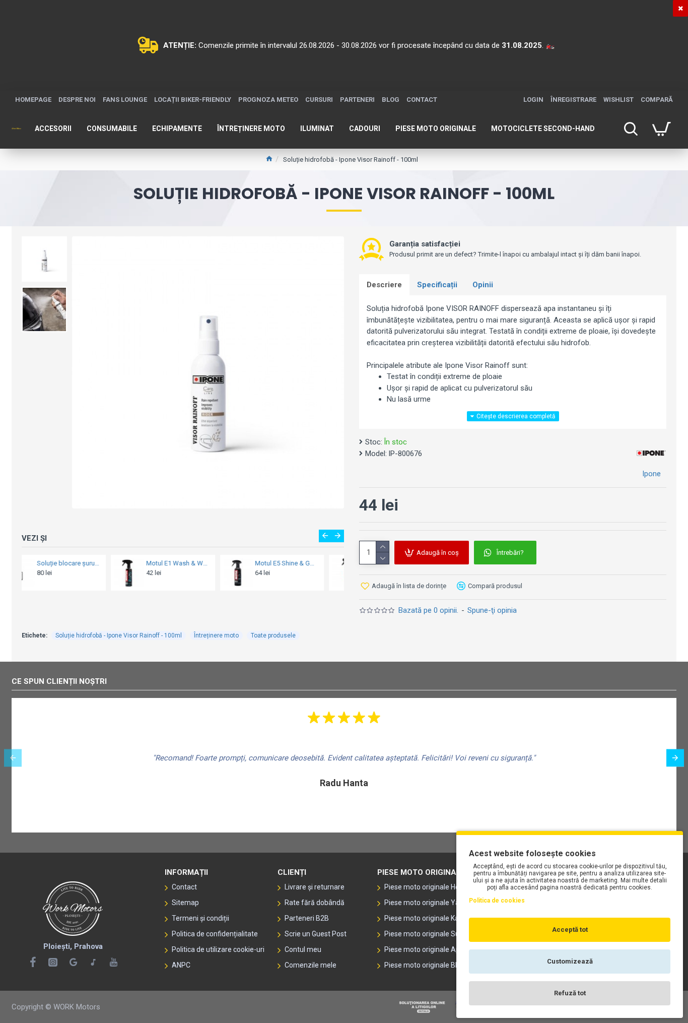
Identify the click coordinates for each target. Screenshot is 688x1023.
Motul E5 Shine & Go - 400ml (198, 563)
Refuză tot (570, 993)
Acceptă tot (570, 929)
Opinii (482, 284)
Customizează (570, 961)
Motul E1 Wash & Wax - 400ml (89, 563)
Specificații (437, 284)
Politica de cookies (497, 900)
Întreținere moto (216, 635)
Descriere (384, 284)
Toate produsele (273, 635)
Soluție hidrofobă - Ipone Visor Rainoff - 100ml (118, 635)
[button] (325, 536)
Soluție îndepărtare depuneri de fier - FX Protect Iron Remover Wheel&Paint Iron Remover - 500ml (308, 563)
